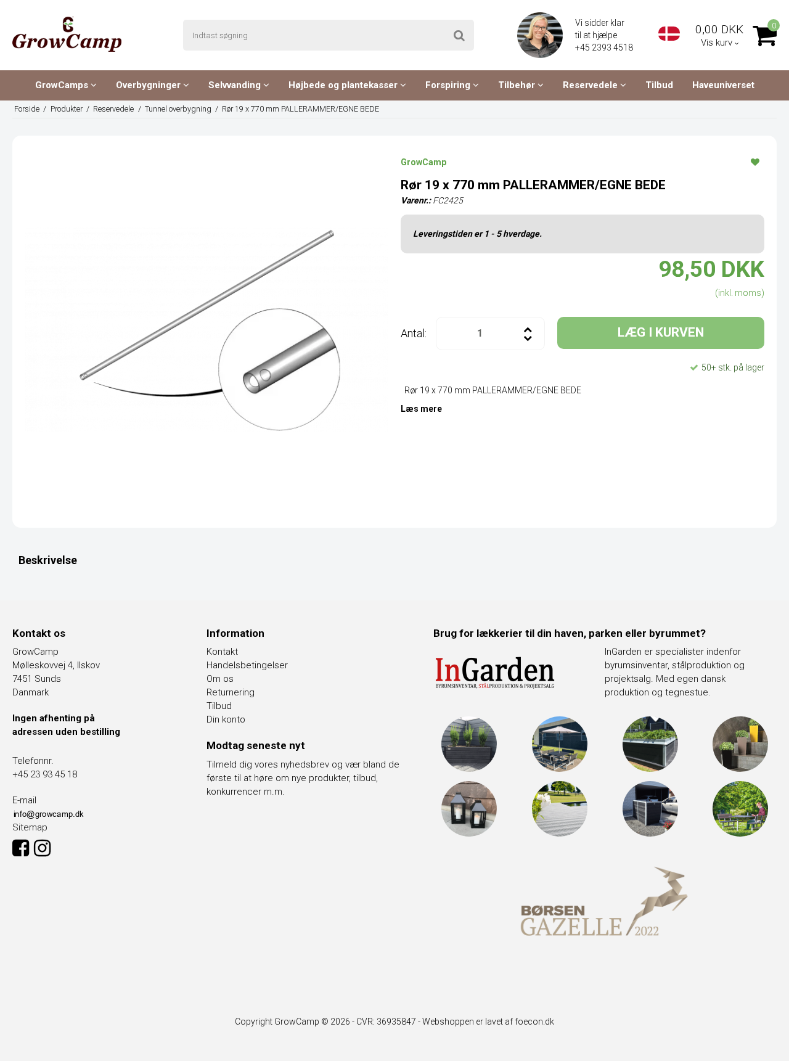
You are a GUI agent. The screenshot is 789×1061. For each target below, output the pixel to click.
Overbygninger (149, 85)
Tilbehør (518, 85)
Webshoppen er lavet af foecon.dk (488, 1021)
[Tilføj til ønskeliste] (755, 161)
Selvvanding (235, 85)
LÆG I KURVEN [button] (661, 332)
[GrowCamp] (66, 34)
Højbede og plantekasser (344, 85)
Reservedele (591, 85)
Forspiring (449, 85)
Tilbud (659, 85)
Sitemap (29, 827)
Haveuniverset (723, 85)
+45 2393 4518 (605, 47)
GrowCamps (63, 85)
